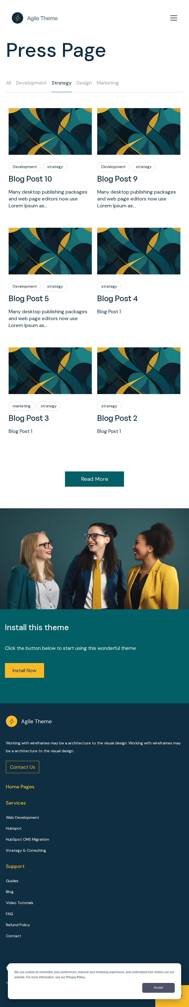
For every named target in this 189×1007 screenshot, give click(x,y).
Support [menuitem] (15, 866)
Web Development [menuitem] (22, 817)
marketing (108, 83)
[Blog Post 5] (50, 251)
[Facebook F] (7, 968)
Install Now (24, 670)
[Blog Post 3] (50, 370)
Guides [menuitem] (12, 880)
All (8, 83)
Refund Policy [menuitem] (18, 924)
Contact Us (22, 767)
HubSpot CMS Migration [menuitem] (27, 839)
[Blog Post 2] (138, 370)
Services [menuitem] (16, 803)
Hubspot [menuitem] (14, 828)
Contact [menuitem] (13, 935)
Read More (94, 478)
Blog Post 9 (117, 179)
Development (31, 83)
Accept (158, 987)
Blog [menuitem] (10, 891)
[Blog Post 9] (138, 131)
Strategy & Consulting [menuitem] (26, 850)
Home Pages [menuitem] (20, 786)
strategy (62, 83)
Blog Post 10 (30, 179)
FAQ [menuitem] (9, 913)
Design (84, 83)
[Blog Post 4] (138, 251)
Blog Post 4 (117, 298)
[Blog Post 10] (50, 131)
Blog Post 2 (117, 418)
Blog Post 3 (29, 418)
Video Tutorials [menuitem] (19, 902)
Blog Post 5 (29, 298)
